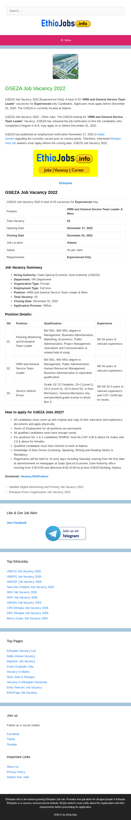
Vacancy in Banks (18, 671)
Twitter (11, 739)
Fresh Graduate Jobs (20, 666)
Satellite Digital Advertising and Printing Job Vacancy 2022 (46, 487)
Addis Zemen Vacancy (21, 656)
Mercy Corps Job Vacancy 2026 (27, 618)
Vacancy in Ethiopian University (27, 682)
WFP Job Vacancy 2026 (22, 597)
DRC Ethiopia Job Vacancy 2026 (27, 613)
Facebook (13, 734)
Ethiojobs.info (12, 799)
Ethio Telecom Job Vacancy (25, 687)
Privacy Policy (16, 772)
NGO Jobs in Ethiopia (21, 677)
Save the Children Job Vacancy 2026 (30, 587)
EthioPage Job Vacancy (22, 692)
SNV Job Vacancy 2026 (22, 592)
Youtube (12, 744)
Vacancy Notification (34, 476)
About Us (13, 766)
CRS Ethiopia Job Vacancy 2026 (27, 608)
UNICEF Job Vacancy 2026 (24, 581)
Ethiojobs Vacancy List (21, 651)
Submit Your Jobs (18, 777)
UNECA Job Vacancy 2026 (24, 571)
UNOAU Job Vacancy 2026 (24, 602)
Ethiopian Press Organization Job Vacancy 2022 (39, 492)
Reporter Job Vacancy (21, 661)
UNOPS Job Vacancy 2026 (24, 576)
